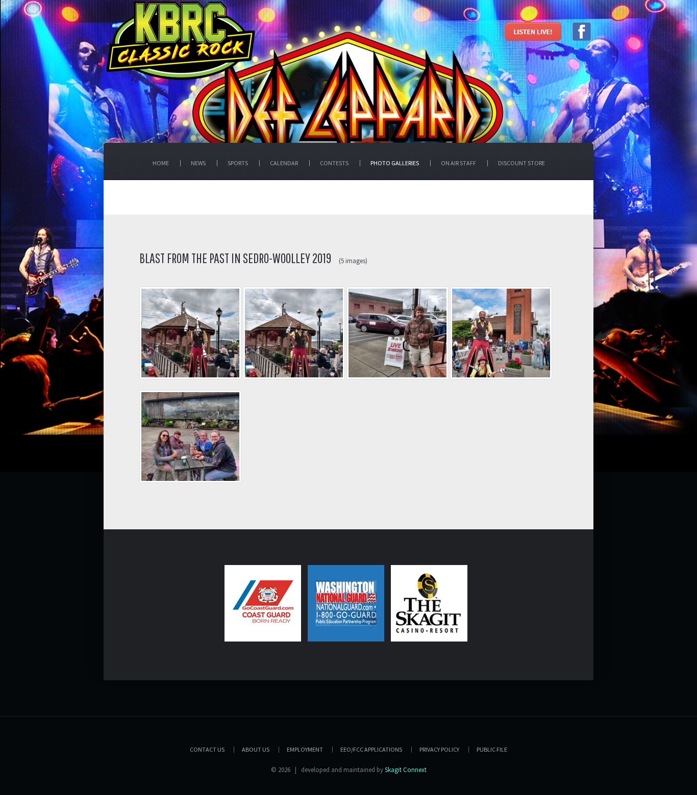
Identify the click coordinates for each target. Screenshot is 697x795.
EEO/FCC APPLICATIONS (371, 749)
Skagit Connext (406, 769)
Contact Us (207, 749)
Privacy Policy (439, 749)
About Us (255, 749)
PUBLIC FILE (492, 749)
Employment (305, 749)
